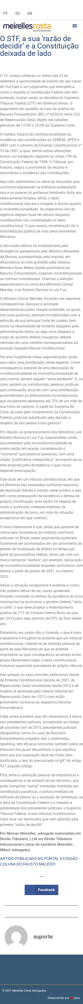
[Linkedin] (41, 5)
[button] (75, 25)
